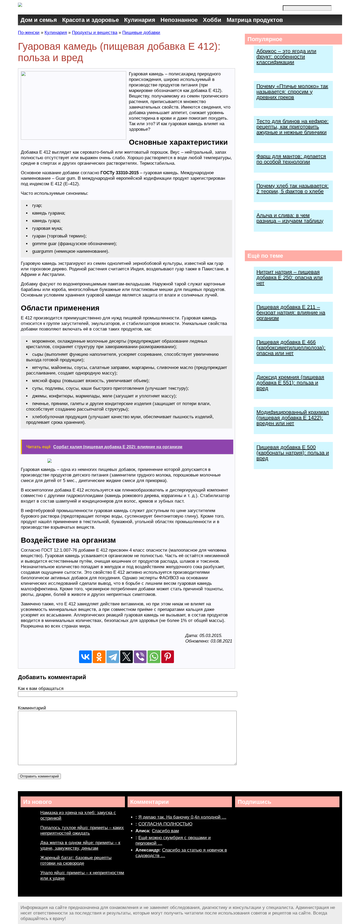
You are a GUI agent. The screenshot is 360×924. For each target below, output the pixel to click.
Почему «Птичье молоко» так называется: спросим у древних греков (292, 91)
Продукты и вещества (94, 32)
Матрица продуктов (255, 20)
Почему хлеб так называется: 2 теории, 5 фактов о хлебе (292, 188)
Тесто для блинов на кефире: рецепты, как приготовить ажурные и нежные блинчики (292, 126)
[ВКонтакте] (85, 656)
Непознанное (179, 20)
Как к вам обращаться (41, 688)
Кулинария (139, 20)
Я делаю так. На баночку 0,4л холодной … (182, 817)
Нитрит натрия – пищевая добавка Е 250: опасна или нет (289, 277)
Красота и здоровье (90, 20)
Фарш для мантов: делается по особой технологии (291, 159)
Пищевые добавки (141, 32)
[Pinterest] (167, 656)
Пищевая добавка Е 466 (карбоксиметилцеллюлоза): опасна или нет (290, 347)
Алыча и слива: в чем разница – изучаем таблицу (289, 218)
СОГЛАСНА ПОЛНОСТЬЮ (165, 823)
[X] (126, 656)
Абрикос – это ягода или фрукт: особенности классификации (286, 56)
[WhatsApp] (154, 656)
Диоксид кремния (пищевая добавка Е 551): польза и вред (290, 382)
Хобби (212, 20)
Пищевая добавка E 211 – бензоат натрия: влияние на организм (290, 312)
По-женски (29, 32)
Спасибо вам (165, 830)
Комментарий (32, 708)
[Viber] (140, 656)
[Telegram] (112, 656)
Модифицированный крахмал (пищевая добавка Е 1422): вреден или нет (292, 417)
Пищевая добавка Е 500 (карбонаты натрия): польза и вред (292, 452)
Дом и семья (39, 20)
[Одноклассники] (99, 656)
